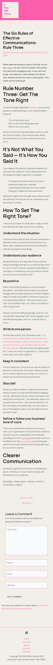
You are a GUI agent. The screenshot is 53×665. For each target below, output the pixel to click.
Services (26, 642)
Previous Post (26, 498)
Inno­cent (26, 438)
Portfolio (26, 648)
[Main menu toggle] (48, 10)
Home (26, 638)
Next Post (26, 503)
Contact (26, 651)
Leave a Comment (11, 52)
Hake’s (10, 67)
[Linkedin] (26, 633)
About (26, 645)
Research (34, 107)
